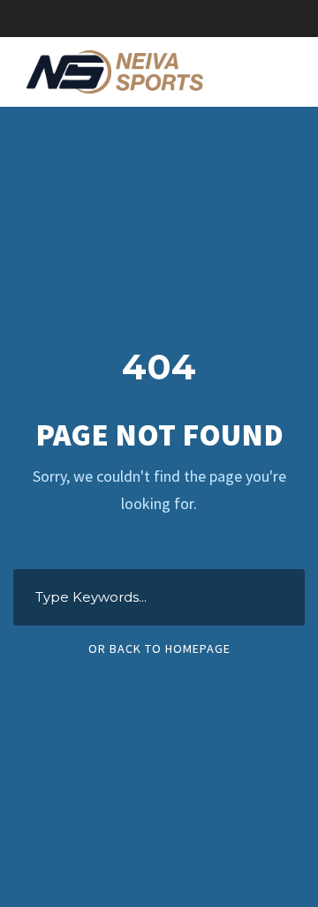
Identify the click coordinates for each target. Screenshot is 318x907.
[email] (128, 18)
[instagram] (220, 18)
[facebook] (159, 18)
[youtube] (190, 18)
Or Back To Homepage (159, 648)
